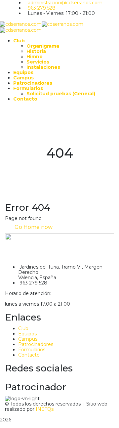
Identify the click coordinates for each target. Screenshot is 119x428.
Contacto (29, 355)
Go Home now (33, 227)
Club (23, 328)
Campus (27, 339)
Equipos (27, 334)
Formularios (31, 350)
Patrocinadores (35, 344)
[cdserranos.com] (21, 24)
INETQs (45, 409)
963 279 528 (42, 8)
